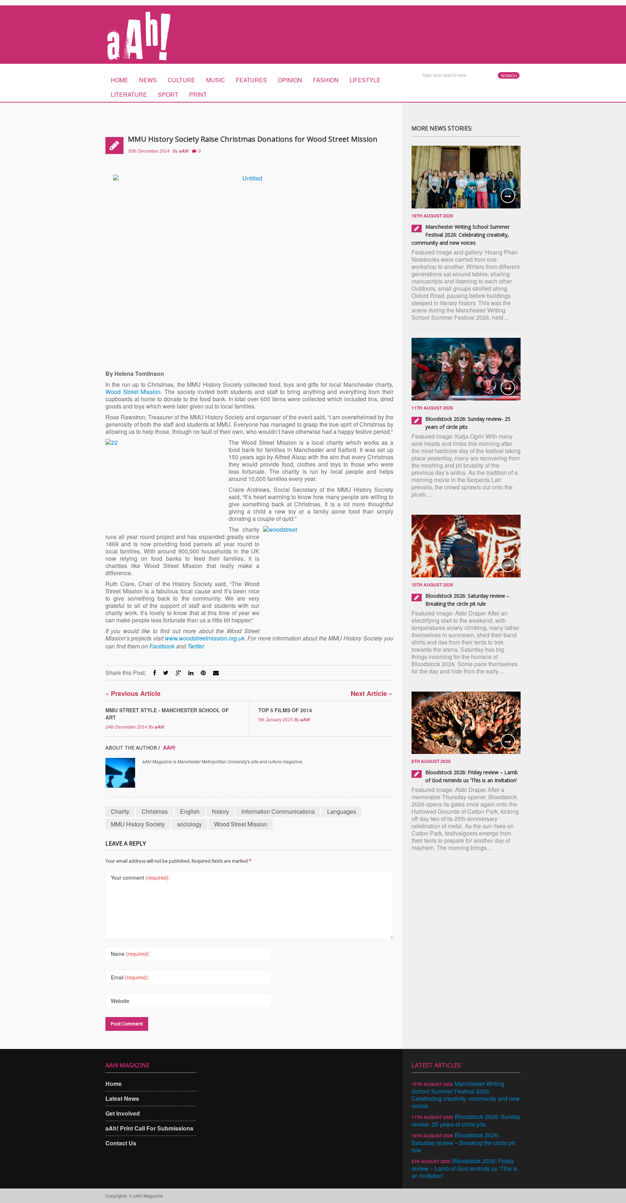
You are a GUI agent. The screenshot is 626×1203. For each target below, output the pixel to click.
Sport (168, 94)
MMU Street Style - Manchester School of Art (167, 713)
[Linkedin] (190, 672)
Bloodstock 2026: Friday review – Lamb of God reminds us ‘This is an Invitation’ (464, 1168)
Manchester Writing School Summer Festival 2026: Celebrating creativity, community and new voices (461, 234)
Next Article (371, 693)
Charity (120, 811)
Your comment (140, 877)
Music (215, 80)
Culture (181, 80)
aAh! (184, 151)
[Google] (178, 672)
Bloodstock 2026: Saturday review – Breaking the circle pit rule (463, 1142)
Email (130, 977)
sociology (189, 824)
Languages (341, 811)
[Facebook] (154, 672)
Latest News (122, 1098)
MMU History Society (138, 824)
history (220, 811)
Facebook (162, 646)
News (148, 80)
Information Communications (278, 811)
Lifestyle (365, 80)
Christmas (155, 811)
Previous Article (132, 693)
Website (120, 1000)
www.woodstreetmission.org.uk (205, 638)
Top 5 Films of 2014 (285, 710)
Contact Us (120, 1143)
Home (119, 80)
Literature (129, 94)
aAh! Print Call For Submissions (149, 1128)
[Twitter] (165, 672)
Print (198, 94)
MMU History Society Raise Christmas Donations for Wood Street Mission (252, 139)
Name (130, 953)
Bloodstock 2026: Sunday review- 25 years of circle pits (466, 1120)
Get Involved (122, 1113)
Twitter (195, 646)
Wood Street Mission (132, 391)
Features (251, 80)
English (190, 811)
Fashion (326, 80)
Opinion (290, 80)
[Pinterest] (203, 672)
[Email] (216, 672)
